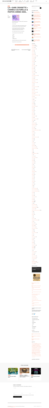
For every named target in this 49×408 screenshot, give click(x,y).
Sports (32, 238)
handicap (33, 135)
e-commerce (33, 100)
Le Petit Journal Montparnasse (37, 350)
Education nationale (34, 106)
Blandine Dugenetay (37, 344)
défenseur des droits (34, 89)
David (36, 346)
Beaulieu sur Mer (34, 65)
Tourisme (33, 246)
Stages (32, 239)
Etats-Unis (33, 113)
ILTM (32, 141)
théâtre (32, 242)
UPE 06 (33, 254)
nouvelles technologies (34, 207)
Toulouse (33, 243)
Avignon (33, 64)
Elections (33, 107)
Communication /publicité (35, 86)
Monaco (33, 192)
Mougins (33, 198)
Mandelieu (33, 167)
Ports (32, 215)
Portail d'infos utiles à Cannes (35, 319)
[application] (36, 269)
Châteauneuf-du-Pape (34, 82)
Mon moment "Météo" (34, 188)
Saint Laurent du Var (34, 228)
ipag (32, 149)
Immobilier (33, 142)
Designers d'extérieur (34, 92)
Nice (32, 203)
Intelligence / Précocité (34, 148)
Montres (33, 195)
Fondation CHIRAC (34, 124)
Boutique (33, 71)
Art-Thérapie (33, 58)
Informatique (33, 145)
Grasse (32, 134)
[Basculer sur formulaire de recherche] (46, 1)
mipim (32, 182)
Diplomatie (33, 93)
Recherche (33, 222)
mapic (32, 168)
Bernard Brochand (33, 344)
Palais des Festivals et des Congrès (36, 210)
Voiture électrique (34, 261)
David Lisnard (39, 346)
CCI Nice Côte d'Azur (34, 79)
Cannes (34, 345)
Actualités (33, 45)
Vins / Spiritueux (34, 258)
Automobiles (33, 61)
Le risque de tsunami (34, 297)
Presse (32, 221)
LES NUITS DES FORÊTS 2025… (12, 377)
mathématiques (33, 171)
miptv (32, 185)
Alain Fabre (35, 343)
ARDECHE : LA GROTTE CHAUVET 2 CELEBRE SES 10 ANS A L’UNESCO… (24, 376)
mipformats (33, 181)
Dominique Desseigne (34, 347)
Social (32, 235)
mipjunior (33, 184)
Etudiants (33, 114)
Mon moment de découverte (35, 191)
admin (8, 15)
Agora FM (33, 51)
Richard (40, 355)
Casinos (33, 78)
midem (32, 175)
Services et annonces (34, 232)
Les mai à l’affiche (34, 296)
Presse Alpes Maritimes (13, 406)
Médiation (33, 174)
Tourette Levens (34, 245)
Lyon (32, 164)
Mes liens (35, 406)
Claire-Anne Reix (34, 346)
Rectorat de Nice (34, 224)
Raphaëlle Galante (34, 355)
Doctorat (33, 96)
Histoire (33, 138)
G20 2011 (33, 127)
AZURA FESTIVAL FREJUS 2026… (35, 377)
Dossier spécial (20, 1)
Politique (33, 214)
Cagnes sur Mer (34, 72)
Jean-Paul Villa (36, 349)
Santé (32, 229)
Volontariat (33, 263)
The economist (34, 322)
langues (33, 160)
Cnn (32, 325)
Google (33, 131)
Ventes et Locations (34, 257)
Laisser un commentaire (9, 17)
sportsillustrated (34, 326)
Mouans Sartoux (34, 196)
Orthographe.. (33, 208)
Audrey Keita (40, 343)
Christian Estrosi (38, 345)
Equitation (33, 110)
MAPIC (32, 351)
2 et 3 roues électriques (34, 262)
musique (33, 201)
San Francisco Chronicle (35, 318)
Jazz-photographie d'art (34, 153)
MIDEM (33, 351)
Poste (32, 217)
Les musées (33, 161)
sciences (33, 231)
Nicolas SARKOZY (34, 204)
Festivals (33, 120)
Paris (32, 211)
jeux (32, 154)
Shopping (33, 247)
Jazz (23, 1)
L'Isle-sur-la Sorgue (34, 157)
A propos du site (32, 1)
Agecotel (33, 50)
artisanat (38, 343)
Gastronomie (27, 1)
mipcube (33, 178)
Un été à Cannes (34, 251)
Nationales (33, 47)
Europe (33, 117)
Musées (33, 199)
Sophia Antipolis (34, 236)
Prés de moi (33, 218)
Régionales (33, 225)
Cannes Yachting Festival (34, 75)
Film (32, 121)
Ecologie (16, 1)
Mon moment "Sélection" (35, 189)
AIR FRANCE (33, 54)
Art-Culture (33, 57)
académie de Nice (33, 343)
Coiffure (33, 85)
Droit (32, 99)
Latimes (33, 323)
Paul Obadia (37, 354)
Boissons (33, 68)
